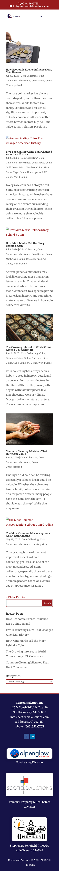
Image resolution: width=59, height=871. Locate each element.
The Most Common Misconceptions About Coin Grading (28, 534)
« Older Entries (16, 597)
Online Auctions (32, 358)
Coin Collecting (29, 75)
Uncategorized (14, 85)
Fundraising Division (29, 762)
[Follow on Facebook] (26, 736)
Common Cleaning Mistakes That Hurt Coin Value (26, 452)
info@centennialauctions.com (29, 717)
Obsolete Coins (34, 167)
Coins (49, 80)
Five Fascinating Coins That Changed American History (29, 153)
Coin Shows (38, 80)
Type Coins (19, 172)
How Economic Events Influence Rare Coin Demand (29, 71)
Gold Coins (12, 167)
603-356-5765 (30, 3)
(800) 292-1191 (35, 721)
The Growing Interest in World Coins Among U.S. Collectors (28, 348)
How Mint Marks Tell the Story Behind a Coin (25, 244)
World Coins (20, 176)
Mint (21, 167)
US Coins (32, 362)
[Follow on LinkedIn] (32, 736)
